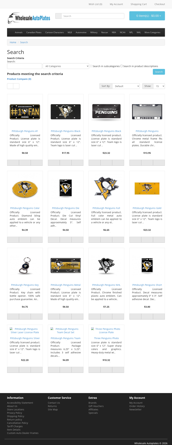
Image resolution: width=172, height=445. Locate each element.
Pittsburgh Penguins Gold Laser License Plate (147, 208)
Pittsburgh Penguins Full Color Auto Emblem (106, 208)
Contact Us (54, 402)
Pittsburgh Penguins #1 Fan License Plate (25, 131)
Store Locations (15, 409)
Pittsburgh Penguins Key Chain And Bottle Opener (25, 285)
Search (24, 42)
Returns (52, 406)
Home (13, 42)
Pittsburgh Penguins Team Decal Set (65, 339)
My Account (135, 402)
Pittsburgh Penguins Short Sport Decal (147, 285)
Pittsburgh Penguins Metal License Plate (66, 285)
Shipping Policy (15, 416)
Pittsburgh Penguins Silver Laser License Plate (25, 339)
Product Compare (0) (19, 79)
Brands (93, 402)
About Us (12, 406)
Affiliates (93, 409)
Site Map (53, 409)
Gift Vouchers (96, 406)
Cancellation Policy (17, 422)
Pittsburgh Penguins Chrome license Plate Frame (147, 131)
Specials (93, 412)
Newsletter (135, 409)
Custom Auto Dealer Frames (22, 433)
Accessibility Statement (20, 402)
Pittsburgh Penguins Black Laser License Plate (65, 131)
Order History (137, 406)
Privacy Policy (14, 412)
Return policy (14, 419)
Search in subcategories (106, 66)
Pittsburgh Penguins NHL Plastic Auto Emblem (106, 285)
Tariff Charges (15, 426)
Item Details (13, 429)
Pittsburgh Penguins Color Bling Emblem (25, 208)
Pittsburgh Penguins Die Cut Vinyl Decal (65, 208)
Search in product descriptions (140, 66)
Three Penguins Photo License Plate (106, 339)
